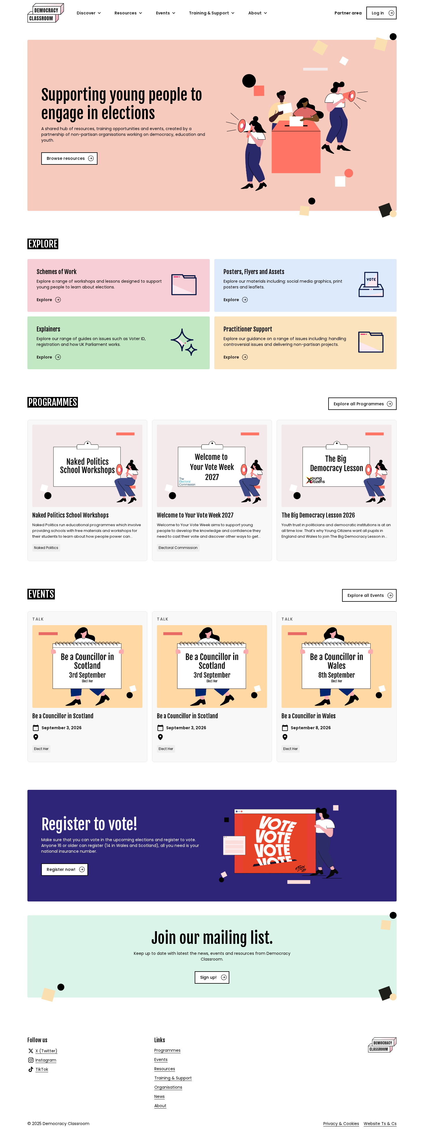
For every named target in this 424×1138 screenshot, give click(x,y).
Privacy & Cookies (341, 1123)
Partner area (348, 13)
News (159, 1096)
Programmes (167, 1050)
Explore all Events (366, 595)
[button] (89, 13)
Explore (44, 300)
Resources (164, 1069)
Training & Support (173, 1078)
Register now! (61, 869)
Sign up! (208, 977)
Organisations (168, 1087)
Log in (378, 13)
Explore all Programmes (359, 404)
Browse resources (66, 158)
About (160, 1106)
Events (161, 1059)
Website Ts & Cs (380, 1123)
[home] (45, 13)
